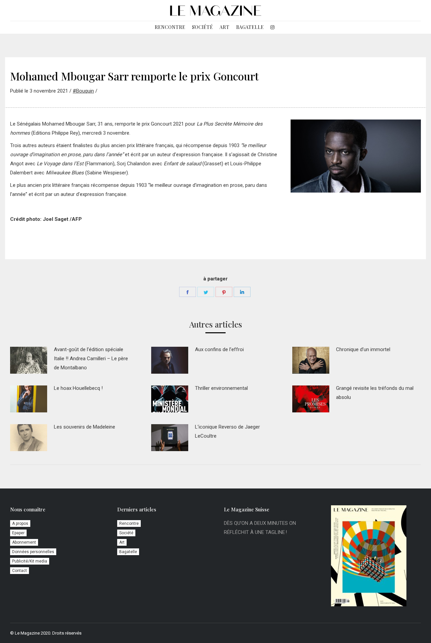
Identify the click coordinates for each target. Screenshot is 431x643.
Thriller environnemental (221, 388)
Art (122, 542)
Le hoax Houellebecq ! (78, 388)
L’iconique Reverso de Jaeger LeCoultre (227, 431)
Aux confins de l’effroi (219, 349)
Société (126, 533)
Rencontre (129, 523)
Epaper (18, 533)
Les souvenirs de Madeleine (84, 427)
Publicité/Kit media (29, 561)
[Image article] (28, 360)
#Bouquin (83, 91)
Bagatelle (128, 551)
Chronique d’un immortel (363, 349)
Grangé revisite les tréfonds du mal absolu (374, 392)
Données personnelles (33, 551)
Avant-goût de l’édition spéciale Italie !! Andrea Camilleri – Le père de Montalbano (91, 358)
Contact (19, 570)
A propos (20, 523)
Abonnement (24, 542)
